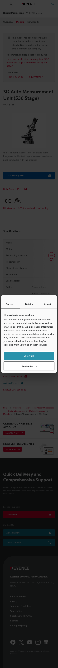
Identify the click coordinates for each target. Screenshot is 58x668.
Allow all (29, 356)
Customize (27, 366)
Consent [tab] (10, 304)
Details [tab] (29, 304)
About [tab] (47, 304)
